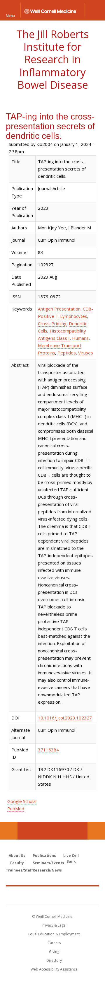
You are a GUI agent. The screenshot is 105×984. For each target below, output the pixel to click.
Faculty (17, 862)
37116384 (48, 750)
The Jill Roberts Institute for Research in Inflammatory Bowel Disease (52, 59)
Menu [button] (10, 15)
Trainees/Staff (19, 870)
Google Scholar (22, 801)
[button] (95, 10)
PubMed (15, 808)
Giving (54, 951)
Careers (54, 942)
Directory (54, 960)
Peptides (66, 353)
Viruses (85, 353)
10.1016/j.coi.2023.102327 (65, 718)
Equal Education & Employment (54, 934)
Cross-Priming (52, 323)
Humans (80, 338)
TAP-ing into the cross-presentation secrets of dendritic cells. (50, 126)
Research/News (47, 870)
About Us (17, 855)
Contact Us (96, 831)
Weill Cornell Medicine (52, 895)
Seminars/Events (48, 862)
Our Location (9, 831)
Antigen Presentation (59, 309)
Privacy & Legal (54, 925)
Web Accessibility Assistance (54, 969)
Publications (44, 855)
